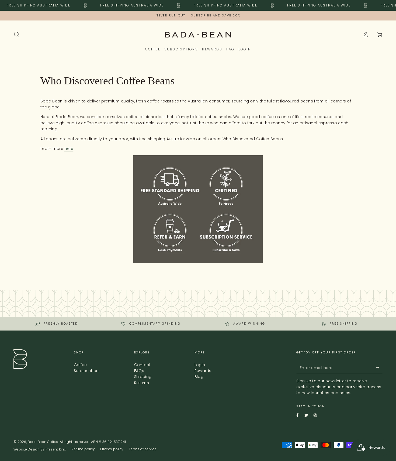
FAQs (139, 370)
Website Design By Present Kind (39, 449)
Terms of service (143, 449)
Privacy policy (112, 449)
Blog (198, 376)
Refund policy (83, 449)
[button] (16, 34)
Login (199, 364)
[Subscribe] (375, 368)
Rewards (202, 370)
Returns (141, 383)
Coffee (80, 364)
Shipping (142, 376)
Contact (142, 364)
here (68, 148)
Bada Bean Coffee (43, 441)
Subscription (86, 370)
